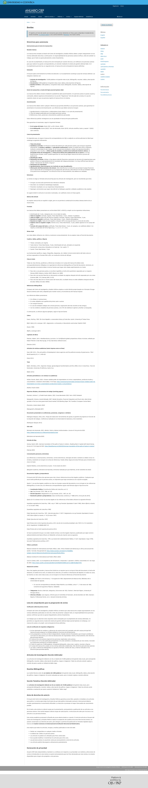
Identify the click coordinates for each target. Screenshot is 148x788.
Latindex (103, 64)
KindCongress (105, 61)
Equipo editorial (78, 16)
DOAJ (102, 51)
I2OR (102, 59)
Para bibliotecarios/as (106, 95)
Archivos (33, 16)
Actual (26, 16)
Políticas (60, 16)
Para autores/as (105, 92)
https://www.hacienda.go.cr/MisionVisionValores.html (42, 432)
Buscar (120, 16)
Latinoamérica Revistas (107, 66)
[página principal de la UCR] (19, 4)
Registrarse (116, 6)
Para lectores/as (105, 89)
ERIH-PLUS (104, 56)
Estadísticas (89, 16)
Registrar (66, 34)
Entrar (122, 6)
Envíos (68, 16)
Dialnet (103, 48)
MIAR (102, 72)
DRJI (102, 54)
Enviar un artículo (107, 25)
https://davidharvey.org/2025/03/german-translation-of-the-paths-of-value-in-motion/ (69, 446)
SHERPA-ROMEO (105, 77)
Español (103, 37)
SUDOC (103, 79)
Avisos (40, 16)
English (103, 35)
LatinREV (103, 69)
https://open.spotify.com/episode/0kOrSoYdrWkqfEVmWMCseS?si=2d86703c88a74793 (57, 563)
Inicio (28, 22)
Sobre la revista (49, 16)
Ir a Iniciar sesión (44, 34)
